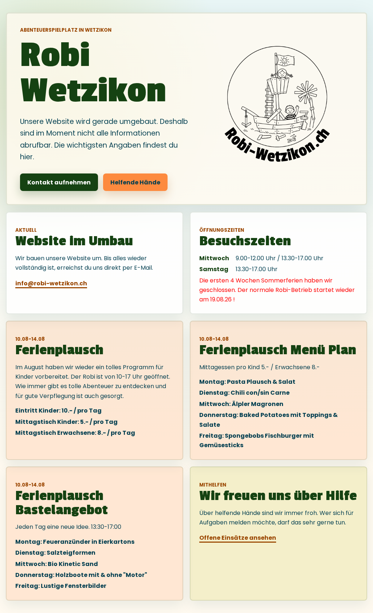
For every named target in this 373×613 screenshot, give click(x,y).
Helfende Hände (135, 182)
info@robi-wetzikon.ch (51, 283)
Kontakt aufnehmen (59, 182)
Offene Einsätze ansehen (237, 538)
